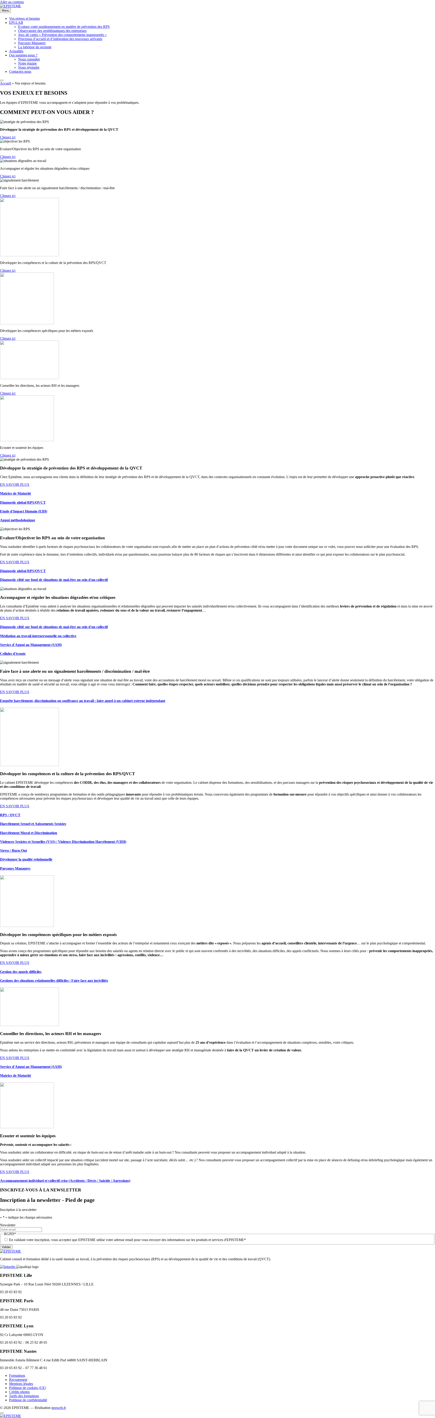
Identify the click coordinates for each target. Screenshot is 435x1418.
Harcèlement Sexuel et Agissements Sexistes (33, 824)
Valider (6, 1247)
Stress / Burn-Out (13, 850)
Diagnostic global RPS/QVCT (23, 502)
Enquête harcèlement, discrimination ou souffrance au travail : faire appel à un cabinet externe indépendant (82, 701)
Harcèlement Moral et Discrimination (28, 833)
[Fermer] (2, 1413)
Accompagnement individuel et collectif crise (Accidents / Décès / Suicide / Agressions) (65, 1181)
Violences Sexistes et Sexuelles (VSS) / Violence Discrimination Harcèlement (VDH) (63, 842)
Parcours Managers (15, 868)
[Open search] (2, 80)
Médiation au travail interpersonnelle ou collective (38, 636)
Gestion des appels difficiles (20, 972)
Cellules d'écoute (13, 654)
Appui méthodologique (17, 520)
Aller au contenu (12, 2)
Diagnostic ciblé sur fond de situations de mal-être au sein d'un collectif (54, 580)
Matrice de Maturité (15, 493)
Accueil (5, 83)
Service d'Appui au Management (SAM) (31, 645)
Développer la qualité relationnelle (26, 859)
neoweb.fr (58, 1408)
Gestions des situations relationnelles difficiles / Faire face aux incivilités (54, 980)
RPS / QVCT (10, 815)
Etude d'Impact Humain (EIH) (23, 511)
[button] (7, 137)
